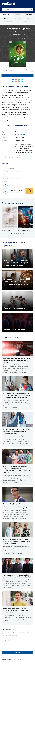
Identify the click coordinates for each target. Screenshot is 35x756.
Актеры (6, 18)
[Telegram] (19, 80)
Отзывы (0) (29, 15)
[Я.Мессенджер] (22, 80)
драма (17, 134)
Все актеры (28, 152)
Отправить (17, 652)
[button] (11, 233)
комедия (22, 134)
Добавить (29, 70)
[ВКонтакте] (13, 80)
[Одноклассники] (16, 80)
